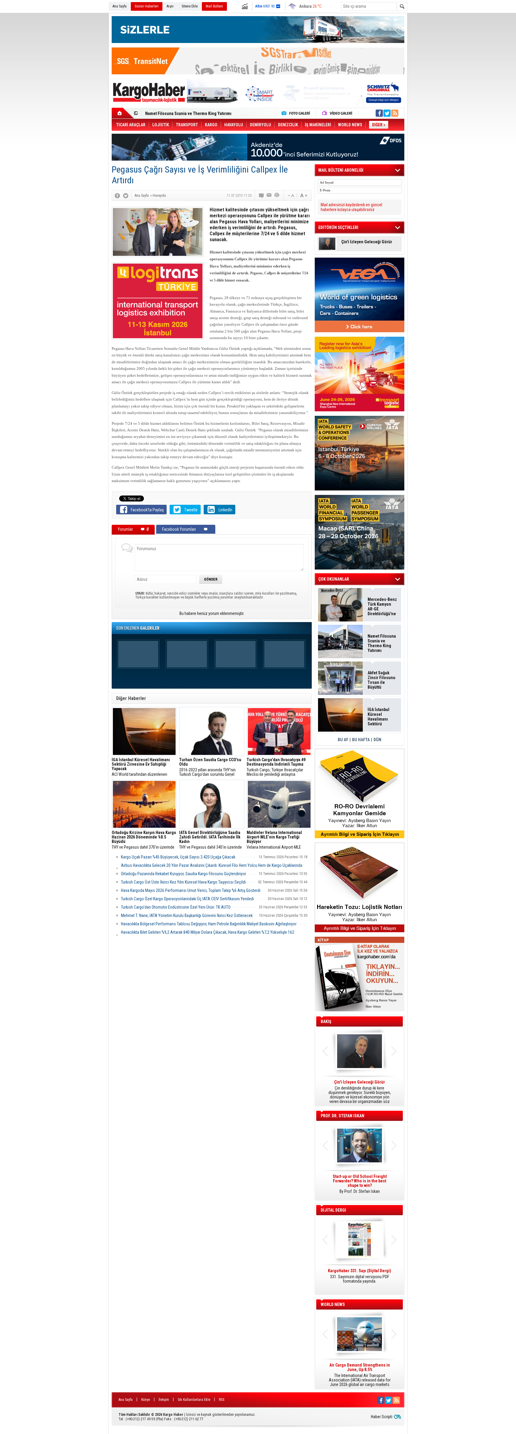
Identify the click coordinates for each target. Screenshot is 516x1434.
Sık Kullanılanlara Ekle (194, 1400)
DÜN (377, 739)
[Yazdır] (277, 195)
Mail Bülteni (214, 6)
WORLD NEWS (333, 1304)
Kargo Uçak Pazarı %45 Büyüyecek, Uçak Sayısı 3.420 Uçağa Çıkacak (178, 857)
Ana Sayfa (120, 6)
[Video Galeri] (337, 113)
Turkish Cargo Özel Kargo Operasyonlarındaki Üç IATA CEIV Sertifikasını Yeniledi (187, 898)
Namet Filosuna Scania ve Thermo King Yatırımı (382, 643)
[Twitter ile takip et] (387, 113)
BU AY (343, 739)
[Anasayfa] (123, 113)
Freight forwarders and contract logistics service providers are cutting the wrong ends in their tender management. (359, 1186)
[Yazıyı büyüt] (303, 195)
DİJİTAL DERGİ (333, 1210)
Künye (145, 1400)
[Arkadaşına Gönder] (269, 195)
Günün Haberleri (147, 6)
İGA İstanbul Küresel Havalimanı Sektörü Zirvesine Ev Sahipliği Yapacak (379, 716)
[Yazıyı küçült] (290, 195)
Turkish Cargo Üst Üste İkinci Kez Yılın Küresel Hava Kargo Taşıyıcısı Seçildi (183, 882)
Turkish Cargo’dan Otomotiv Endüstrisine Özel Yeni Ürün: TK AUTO (176, 907)
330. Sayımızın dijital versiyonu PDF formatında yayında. (359, 1276)
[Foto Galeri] (297, 113)
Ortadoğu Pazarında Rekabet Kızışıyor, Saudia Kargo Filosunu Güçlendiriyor (183, 873)
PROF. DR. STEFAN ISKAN (342, 1115)
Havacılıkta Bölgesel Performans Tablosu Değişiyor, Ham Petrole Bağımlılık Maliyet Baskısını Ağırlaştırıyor (209, 923)
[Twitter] (125, 195)
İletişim (164, 1400)
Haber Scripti (381, 1416)
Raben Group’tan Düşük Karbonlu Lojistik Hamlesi (190, 113)
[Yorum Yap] (261, 195)
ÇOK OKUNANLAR (333, 579)
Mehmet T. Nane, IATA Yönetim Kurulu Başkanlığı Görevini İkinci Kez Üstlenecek (187, 915)
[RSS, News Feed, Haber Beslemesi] (394, 113)
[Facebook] (117, 195)
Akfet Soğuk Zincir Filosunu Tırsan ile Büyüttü (381, 680)
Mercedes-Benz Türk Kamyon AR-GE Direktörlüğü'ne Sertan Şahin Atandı (382, 606)
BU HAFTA (361, 739)
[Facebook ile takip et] (379, 113)
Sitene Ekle (190, 6)
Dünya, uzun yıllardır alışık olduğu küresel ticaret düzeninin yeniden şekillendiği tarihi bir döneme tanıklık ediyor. (359, 1092)
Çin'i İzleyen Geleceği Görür (366, 242)
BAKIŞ (326, 1021)
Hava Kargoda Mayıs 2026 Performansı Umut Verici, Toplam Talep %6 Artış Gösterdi (190, 890)
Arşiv (170, 6)
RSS (221, 1400)
